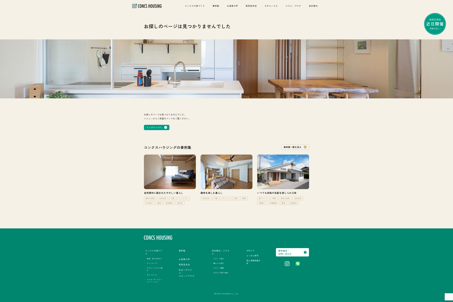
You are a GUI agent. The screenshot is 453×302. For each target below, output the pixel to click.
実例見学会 (251, 5)
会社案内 (313, 5)
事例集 (215, 5)
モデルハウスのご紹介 (155, 269)
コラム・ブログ (293, 5)
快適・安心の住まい (155, 258)
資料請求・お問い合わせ (285, 252)
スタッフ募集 (218, 268)
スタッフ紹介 (218, 258)
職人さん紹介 (218, 263)
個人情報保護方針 (253, 261)
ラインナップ (152, 263)
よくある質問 (252, 255)
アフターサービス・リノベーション (155, 280)
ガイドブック (152, 275)
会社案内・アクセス (221, 252)
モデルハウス (271, 5)
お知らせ (250, 250)
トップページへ (154, 127)
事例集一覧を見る (292, 147)
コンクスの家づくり (195, 5)
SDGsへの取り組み (221, 272)
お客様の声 (232, 5)
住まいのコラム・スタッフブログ (186, 272)
